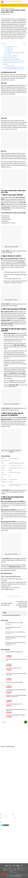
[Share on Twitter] (13, 596)
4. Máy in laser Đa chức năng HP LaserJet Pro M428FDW (13, 63)
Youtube (20, 815)
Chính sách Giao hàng (7, 787)
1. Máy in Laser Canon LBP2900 (10, 56)
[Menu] (2, 2)
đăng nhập (9, 615)
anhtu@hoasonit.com (9, 589)
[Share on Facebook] (10, 596)
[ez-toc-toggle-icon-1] (24, 44)
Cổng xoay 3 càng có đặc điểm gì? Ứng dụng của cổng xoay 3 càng (15, 643)
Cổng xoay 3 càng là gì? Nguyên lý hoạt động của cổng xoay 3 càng (15, 637)
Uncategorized (4, 8)
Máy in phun (10, 48)
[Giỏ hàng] (26, 2)
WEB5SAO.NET (19, 874)
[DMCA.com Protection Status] (5, 825)
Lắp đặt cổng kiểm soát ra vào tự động (14, 622)
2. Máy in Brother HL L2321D (9, 57)
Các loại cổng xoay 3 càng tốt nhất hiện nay (15, 632)
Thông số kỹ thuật (10, 65)
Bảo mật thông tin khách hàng (9, 791)
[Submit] (25, 5)
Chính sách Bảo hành (7, 782)
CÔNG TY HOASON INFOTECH (16, 876)
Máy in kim (9, 51)
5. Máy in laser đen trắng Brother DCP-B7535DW (14, 67)
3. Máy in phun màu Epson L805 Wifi (11, 59)
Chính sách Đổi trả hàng (7, 784)
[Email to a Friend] (15, 596)
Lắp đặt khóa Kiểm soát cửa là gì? (13, 627)
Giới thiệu (10, 814)
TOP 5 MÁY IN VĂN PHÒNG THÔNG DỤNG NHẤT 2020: (15, 53)
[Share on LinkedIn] (20, 596)
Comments (8, 633)
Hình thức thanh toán (7, 789)
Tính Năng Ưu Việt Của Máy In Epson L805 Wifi (13, 61)
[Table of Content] (25, 44)
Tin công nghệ (11, 8)
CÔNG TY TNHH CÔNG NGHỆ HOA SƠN (15, 68)
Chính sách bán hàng (7, 780)
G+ (13, 817)
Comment (8, 624)
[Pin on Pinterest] (18, 596)
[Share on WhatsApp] (8, 596)
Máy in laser (10, 49)
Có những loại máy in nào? (11, 46)
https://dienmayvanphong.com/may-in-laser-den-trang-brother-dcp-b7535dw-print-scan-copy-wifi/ (13, 560)
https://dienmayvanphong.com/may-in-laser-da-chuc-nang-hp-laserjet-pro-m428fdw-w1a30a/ (13, 492)
